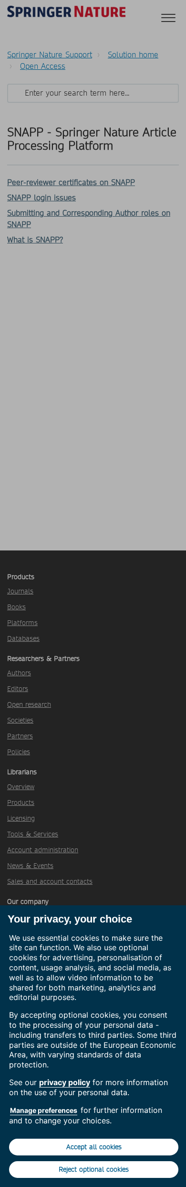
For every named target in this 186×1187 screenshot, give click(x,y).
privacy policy (64, 1082)
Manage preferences (43, 1110)
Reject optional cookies (94, 1169)
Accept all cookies (94, 1147)
